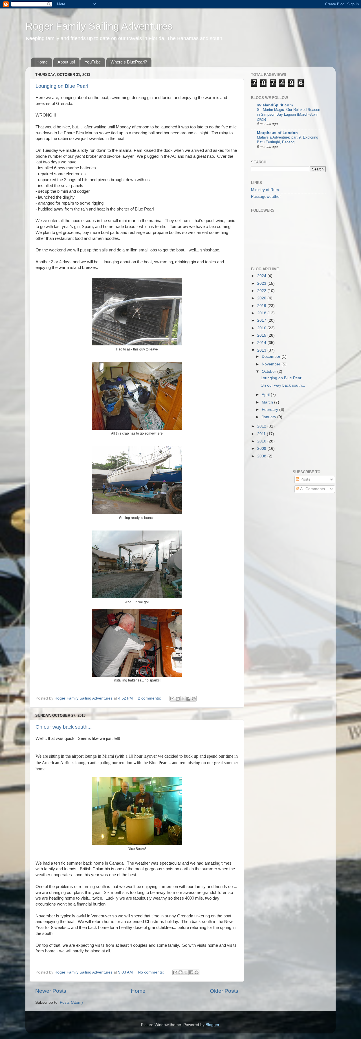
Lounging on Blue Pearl (62, 86)
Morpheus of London (277, 133)
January (269, 417)
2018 (262, 313)
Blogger (212, 1025)
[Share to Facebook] (188, 699)
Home (42, 62)
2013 (262, 350)
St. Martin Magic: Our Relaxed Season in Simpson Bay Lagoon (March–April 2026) (288, 114)
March (268, 402)
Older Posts (224, 991)
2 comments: (150, 698)
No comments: (151, 972)
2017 (262, 320)
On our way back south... (64, 727)
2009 (262, 448)
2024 (262, 276)
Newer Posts (50, 991)
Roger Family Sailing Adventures (99, 26)
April (266, 395)
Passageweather (266, 196)
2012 (262, 426)
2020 (262, 298)
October (269, 371)
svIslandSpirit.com (275, 105)
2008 (262, 456)
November (271, 364)
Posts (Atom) (71, 1002)
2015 (262, 335)
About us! (66, 62)
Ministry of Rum (265, 190)
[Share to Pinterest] (194, 699)
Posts (304, 479)
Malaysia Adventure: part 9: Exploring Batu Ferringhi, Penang (287, 139)
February (270, 409)
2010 (262, 441)
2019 (262, 306)
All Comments (312, 489)
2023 (262, 283)
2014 (262, 343)
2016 (262, 328)
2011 (262, 434)
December (271, 356)
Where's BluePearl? (129, 62)
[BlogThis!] (177, 699)
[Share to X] (183, 699)
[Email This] (172, 699)
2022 (262, 291)
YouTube (93, 62)
